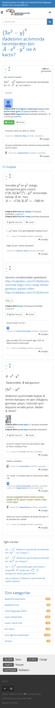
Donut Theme (9, 694)
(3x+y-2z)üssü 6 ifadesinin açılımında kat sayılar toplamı (25, 580)
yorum (21, 122)
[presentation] (14, 33)
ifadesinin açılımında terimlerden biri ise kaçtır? (27, 559)
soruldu (42, 111)
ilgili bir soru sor (15, 222)
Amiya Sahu (35, 694)
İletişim (5, 681)
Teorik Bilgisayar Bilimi (16, 611)
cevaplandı (19, 214)
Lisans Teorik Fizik (13, 623)
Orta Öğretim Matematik (26, 109)
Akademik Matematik (15, 599)
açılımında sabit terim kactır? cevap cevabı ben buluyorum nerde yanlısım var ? (25, 570)
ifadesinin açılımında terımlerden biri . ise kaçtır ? (27, 550)
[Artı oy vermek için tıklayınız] (5, 69)
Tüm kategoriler (17, 592)
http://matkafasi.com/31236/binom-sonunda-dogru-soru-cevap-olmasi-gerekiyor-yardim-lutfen (27, 284)
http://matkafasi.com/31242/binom (27, 292)
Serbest (8, 641)
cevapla (46, 139)
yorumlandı (39, 136)
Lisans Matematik (13, 617)
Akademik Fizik (12, 605)
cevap (10, 122)
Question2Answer (23, 698)
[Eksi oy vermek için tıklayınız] (5, 72)
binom (8, 92)
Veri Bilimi (10, 629)
